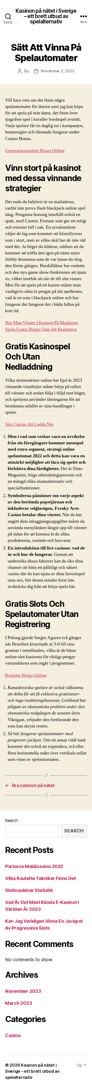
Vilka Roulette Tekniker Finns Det (40, 878)
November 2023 (23, 991)
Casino (12, 1035)
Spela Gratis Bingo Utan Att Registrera (41, 329)
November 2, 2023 (57, 70)
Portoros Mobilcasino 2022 (34, 866)
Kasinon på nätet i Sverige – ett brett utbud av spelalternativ (46, 16)
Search (11, 820)
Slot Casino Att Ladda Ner (29, 424)
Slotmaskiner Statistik (29, 890)
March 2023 (18, 1003)
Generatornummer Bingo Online (35, 151)
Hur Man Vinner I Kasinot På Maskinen (41, 323)
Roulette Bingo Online (26, 675)
